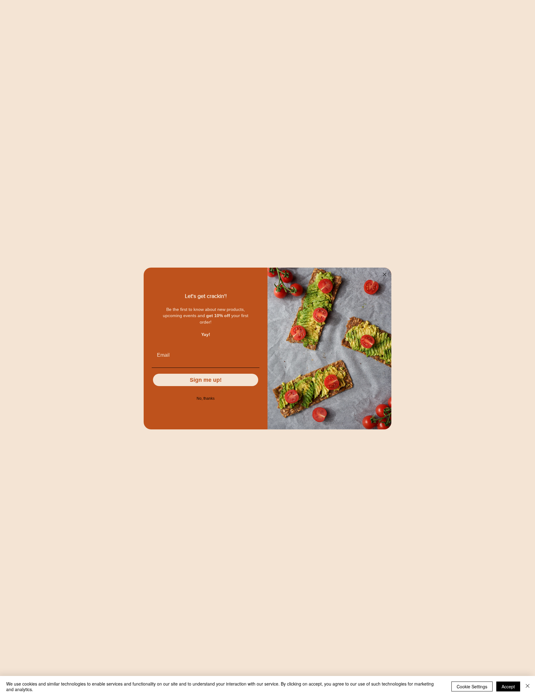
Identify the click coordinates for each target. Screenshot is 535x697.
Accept (508, 686)
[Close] (527, 686)
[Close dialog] (384, 274)
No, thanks (206, 398)
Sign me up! (206, 380)
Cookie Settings (472, 686)
